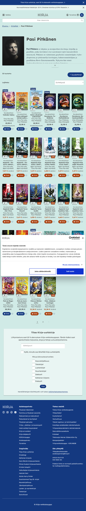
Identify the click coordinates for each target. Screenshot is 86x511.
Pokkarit (38, 381)
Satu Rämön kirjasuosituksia (29, 461)
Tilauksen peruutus (25, 422)
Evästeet (56, 434)
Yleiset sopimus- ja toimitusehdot (64, 422)
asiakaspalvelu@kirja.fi (61, 454)
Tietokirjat (39, 364)
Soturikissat (23, 495)
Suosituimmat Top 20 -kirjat (29, 479)
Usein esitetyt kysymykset (28, 428)
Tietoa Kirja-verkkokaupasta (63, 410)
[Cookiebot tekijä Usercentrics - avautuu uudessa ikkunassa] (70, 238)
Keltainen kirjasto (42, 378)
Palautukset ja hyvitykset (28, 419)
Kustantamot (57, 416)
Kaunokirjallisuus (42, 361)
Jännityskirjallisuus (26, 485)
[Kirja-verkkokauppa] (8, 407)
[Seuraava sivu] (48, 322)
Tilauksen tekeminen (26, 410)
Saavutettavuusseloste (61, 431)
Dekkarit (38, 374)
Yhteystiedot (57, 413)
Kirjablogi (22, 455)
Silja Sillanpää (50, 122)
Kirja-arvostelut (25, 431)
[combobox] (43, 20)
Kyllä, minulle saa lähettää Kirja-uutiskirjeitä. (42, 352)
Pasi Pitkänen (8, 121)
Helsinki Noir (23, 473)
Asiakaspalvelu (24, 440)
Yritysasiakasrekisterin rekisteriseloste (67, 428)
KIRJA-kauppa (24, 437)
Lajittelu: (5, 82)
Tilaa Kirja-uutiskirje (26, 452)
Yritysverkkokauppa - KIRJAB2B (64, 443)
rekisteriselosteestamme (58, 392)
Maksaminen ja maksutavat (29, 416)
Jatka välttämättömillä (43, 271)
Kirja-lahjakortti (25, 434)
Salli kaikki (70, 271)
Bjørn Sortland (8, 168)
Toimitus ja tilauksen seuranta (29, 413)
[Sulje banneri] (83, 238)
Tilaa (43, 386)
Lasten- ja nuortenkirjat (27, 488)
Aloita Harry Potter (26, 476)
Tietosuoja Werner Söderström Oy (65, 437)
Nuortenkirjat (40, 371)
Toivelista (22, 443)
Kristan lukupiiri (24, 467)
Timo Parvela (8, 119)
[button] (6, 15)
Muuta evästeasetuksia (71, 265)
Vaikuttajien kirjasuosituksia (29, 470)
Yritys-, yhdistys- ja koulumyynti (30, 425)
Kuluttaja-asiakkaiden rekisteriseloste (66, 425)
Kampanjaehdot (58, 440)
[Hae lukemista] (82, 20)
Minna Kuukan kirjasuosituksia (30, 464)
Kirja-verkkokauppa (44, 504)
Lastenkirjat (40, 368)
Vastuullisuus (57, 419)
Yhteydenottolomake (60, 451)
